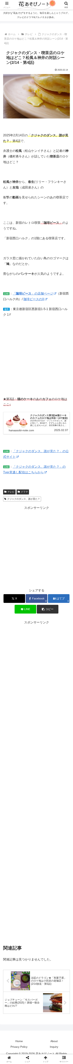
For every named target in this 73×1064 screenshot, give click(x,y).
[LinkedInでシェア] (36, 1010)
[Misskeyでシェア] (61, 988)
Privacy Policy (19, 1046)
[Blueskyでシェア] (45, 988)
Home (19, 1041)
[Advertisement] (36, 547)
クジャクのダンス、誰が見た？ (23, 499)
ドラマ (24, 491)
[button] (47, 609)
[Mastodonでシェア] (28, 988)
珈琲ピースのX (33, 299)
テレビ (10, 491)
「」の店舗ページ (33, 293)
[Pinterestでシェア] (20, 1010)
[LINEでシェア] (61, 999)
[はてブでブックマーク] (28, 999)
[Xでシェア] (12, 988)
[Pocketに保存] (45, 999)
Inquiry (54, 1046)
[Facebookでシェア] (12, 999)
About (54, 1041)
